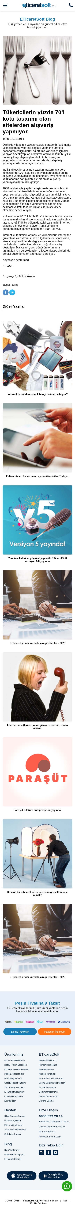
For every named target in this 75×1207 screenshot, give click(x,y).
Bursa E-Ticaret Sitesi (49, 1191)
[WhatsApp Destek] (67, 1186)
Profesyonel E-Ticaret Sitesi (18, 1191)
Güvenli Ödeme (46, 1101)
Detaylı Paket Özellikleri (15, 1065)
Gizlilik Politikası (38, 1203)
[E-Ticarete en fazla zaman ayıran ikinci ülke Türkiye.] (37, 438)
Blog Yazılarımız (12, 1150)
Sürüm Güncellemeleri (15, 1129)
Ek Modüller (10, 1101)
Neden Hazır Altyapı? (14, 1154)
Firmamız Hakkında (48, 1065)
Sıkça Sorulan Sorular (14, 1116)
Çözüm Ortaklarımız (48, 1092)
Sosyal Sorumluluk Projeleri (52, 1083)
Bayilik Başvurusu (47, 1087)
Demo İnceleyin (20, 1031)
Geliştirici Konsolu (12, 1134)
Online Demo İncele (13, 1096)
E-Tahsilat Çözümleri (14, 1092)
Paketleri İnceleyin (54, 1031)
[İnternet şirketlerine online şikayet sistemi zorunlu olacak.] (37, 687)
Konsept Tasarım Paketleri (16, 1069)
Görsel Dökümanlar (48, 1096)
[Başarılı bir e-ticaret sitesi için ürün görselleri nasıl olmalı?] (37, 854)
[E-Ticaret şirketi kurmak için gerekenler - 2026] (37, 605)
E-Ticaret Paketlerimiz (14, 1060)
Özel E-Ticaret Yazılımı (15, 1083)
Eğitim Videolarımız (13, 1125)
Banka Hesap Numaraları (51, 1078)
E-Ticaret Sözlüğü (12, 1159)
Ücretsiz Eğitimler (12, 1120)
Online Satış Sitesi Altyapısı (52, 1197)
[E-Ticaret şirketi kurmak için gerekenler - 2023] (37, 939)
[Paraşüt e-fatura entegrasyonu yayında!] (37, 772)
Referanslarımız (46, 1069)
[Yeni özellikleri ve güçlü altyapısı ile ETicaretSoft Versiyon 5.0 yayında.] (37, 520)
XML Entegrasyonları (14, 1087)
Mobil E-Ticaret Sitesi (14, 1074)
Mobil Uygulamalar (13, 1078)
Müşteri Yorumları (47, 1074)
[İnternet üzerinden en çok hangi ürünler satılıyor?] (37, 356)
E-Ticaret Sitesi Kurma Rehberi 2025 (43, 1194)
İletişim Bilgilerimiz (48, 1060)
